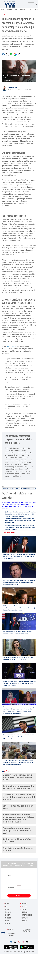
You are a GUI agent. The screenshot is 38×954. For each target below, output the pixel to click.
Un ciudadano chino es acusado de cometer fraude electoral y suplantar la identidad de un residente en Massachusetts (18, 737)
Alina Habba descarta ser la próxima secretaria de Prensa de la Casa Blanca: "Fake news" (18, 658)
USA (16, 10)
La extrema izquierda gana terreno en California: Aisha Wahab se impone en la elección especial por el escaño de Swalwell (20, 527)
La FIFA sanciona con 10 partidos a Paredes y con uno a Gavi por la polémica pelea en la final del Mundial (19, 797)
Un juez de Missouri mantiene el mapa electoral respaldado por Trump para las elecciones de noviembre (17, 634)
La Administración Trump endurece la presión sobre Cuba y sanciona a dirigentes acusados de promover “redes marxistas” (19, 556)
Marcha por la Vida (11, 489)
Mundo (36, 10)
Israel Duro (13, 87)
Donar (2, 10)
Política (6, 15)
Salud (29, 10)
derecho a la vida (29, 489)
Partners (24, 921)
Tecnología (25, 918)
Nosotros (8, 924)
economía (8, 912)
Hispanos (9, 10)
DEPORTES (8, 918)
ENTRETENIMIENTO (27, 915)
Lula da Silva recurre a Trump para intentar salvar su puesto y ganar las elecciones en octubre (17, 777)
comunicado (11, 346)
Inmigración (25, 912)
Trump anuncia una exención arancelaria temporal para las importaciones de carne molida (17, 830)
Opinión (7, 921)
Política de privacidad (27, 930)
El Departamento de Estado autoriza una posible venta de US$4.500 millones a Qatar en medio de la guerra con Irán (20, 520)
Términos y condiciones (11, 935)
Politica (22, 10)
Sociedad (8, 915)
